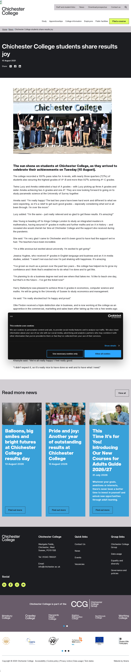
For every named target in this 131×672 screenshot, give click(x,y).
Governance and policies (119, 572)
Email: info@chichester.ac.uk (49, 565)
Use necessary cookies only (65, 354)
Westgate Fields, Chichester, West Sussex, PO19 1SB (47, 547)
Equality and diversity (117, 562)
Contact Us (80, 544)
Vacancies (79, 564)
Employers (88, 21)
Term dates (89, 661)
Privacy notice (66, 661)
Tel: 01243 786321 (47, 557)
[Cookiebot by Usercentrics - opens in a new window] (110, 316)
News (81, 7)
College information (73, 21)
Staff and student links (65, 7)
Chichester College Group (120, 546)
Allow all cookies (102, 354)
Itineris (126, 661)
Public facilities (102, 21)
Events (78, 557)
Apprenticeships (56, 21)
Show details (110, 346)
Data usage (116, 553)
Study (44, 21)
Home (4, 29)
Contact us (116, 7)
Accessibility (40, 661)
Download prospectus (97, 7)
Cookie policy (53, 661)
